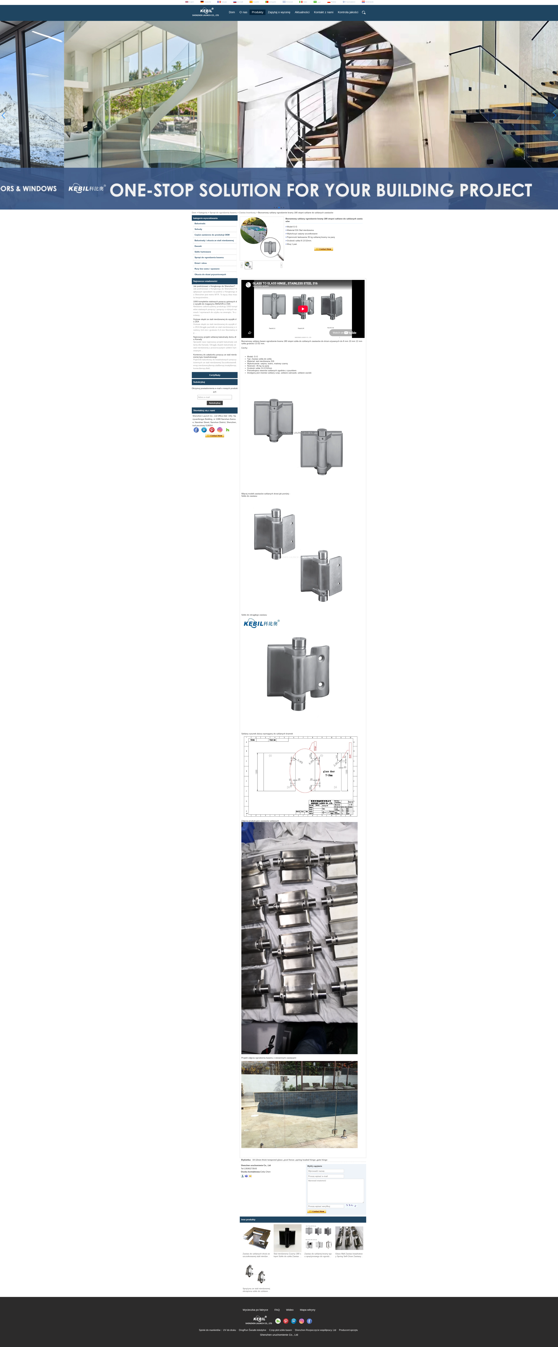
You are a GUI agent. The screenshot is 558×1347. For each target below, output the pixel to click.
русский (240, 2)
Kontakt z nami (323, 12)
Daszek (198, 246)
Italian (305, 2)
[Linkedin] (204, 430)
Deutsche (207, 2)
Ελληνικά (289, 2)
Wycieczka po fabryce (255, 1309)
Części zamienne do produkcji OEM (212, 235)
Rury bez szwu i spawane (207, 269)
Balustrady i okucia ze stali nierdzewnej (214, 240)
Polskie (333, 2)
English (191, 2)
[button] (274, 207)
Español (256, 2)
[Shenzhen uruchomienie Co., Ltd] (205, 17)
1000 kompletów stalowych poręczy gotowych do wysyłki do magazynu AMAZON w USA (215, 302)
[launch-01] (246, 1176)
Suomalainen (350, 2)
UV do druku (229, 1330)
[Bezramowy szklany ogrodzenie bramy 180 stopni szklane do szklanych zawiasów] (262, 239)
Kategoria (202, 212)
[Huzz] (227, 430)
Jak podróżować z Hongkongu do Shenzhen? (214, 286)
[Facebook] (196, 430)
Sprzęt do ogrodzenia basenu (223, 212)
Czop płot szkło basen (280, 1330)
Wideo (290, 1309)
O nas (243, 12)
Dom (232, 12)
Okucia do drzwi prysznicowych (210, 274)
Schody (198, 229)
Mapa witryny (307, 1309)
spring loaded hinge (306, 1160)
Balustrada (200, 223)
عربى (319, 2)
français (224, 2)
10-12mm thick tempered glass (267, 1160)
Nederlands (369, 2)
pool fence (289, 1160)
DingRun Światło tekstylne (252, 1330)
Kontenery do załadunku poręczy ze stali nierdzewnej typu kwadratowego (215, 355)
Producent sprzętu (348, 1330)
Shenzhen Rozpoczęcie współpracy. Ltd (315, 1330)
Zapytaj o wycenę (279, 12)
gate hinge (322, 1160)
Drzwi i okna (201, 263)
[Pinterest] (212, 430)
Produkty (257, 12)
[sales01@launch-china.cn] (250, 1176)
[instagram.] (220, 430)
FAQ (277, 1309)
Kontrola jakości (348, 12)
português (272, 2)
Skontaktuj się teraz (214, 436)
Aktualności (302, 12)
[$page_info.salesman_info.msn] (242, 1176)
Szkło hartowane (203, 252)
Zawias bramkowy (247, 212)
